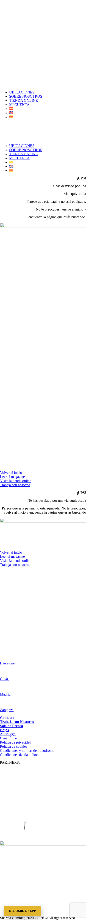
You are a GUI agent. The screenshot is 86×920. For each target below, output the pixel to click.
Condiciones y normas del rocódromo (27, 750)
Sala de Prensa (11, 726)
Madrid (5, 694)
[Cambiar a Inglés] (11, 113)
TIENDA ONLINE (23, 100)
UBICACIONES (21, 92)
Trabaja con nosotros (15, 485)
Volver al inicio (11, 473)
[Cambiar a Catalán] (11, 117)
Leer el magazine (12, 477)
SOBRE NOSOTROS (25, 96)
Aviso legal (8, 734)
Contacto (7, 718)
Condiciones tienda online (19, 755)
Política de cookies (13, 746)
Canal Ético (8, 738)
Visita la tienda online (15, 481)
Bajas (4, 730)
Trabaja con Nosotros (17, 722)
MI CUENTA (19, 105)
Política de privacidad (15, 742)
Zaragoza (7, 710)
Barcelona (8, 663)
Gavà (4, 679)
